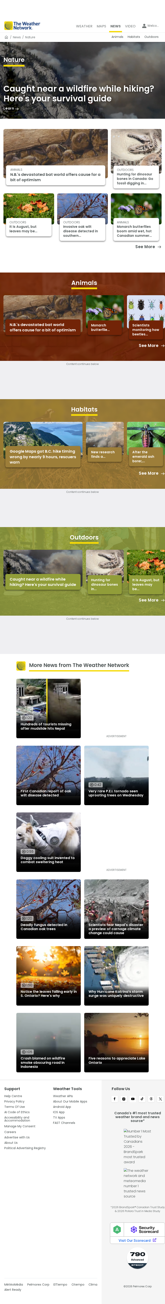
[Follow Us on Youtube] (133, 1099)
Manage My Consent (19, 1126)
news (17, 37)
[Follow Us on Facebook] (114, 1099)
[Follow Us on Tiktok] (142, 1099)
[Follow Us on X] (160, 1099)
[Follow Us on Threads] (151, 1099)
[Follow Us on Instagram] (123, 1099)
